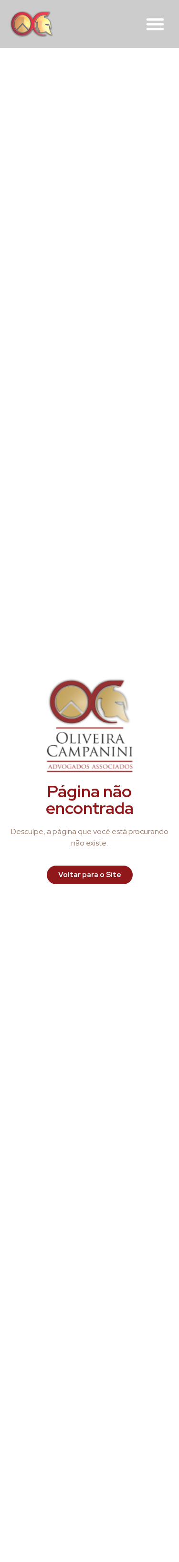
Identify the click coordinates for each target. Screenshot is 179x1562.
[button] (155, 24)
